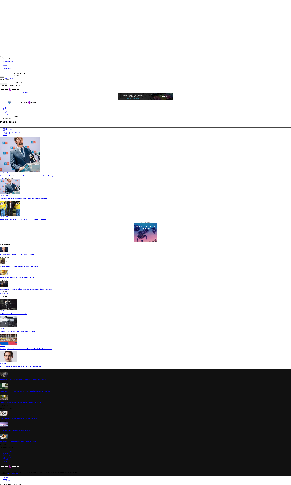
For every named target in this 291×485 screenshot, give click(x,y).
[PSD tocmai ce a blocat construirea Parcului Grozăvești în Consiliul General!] (10, 194)
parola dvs (16, 75)
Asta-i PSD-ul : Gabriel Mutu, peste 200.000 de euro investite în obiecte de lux (24, 219)
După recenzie (6, 133)
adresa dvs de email (18, 82)
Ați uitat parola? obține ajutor (7, 78)
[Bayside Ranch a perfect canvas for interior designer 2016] (4, 438)
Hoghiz (2, 178)
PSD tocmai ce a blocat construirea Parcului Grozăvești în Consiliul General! (24, 198)
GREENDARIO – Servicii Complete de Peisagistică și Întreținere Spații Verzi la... (25, 391)
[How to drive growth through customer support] (4, 427)
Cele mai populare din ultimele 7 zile (12, 132)
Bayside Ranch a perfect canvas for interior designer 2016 (18, 441)
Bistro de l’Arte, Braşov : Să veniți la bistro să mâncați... (17, 277)
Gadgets (5, 109)
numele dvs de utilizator (19, 73)
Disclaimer (5, 477)
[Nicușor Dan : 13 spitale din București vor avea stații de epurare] (4, 251)
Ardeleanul (2, 346)
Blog (4, 64)
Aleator (5, 135)
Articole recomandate (8, 129)
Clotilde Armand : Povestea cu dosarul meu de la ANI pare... (19, 266)
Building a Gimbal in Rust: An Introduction (13, 314)
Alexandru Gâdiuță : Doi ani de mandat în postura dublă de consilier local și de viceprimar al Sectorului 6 (33, 176)
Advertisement (6, 480)
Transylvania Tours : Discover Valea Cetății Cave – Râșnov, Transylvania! (23, 379)
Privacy (5, 479)
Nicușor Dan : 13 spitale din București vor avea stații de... (18, 254)
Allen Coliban (3, 363)
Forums (5, 65)
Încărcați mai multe (4, 293)
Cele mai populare (7, 131)
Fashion (5, 108)
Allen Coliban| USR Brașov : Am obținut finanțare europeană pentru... (22, 366)
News (4, 107)
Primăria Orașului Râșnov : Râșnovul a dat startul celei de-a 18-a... (21, 402)
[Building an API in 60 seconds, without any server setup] (8, 327)
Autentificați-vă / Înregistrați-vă (10, 61)
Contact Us (5, 481)
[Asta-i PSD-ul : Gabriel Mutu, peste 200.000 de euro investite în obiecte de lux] (10, 215)
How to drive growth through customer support (15, 430)
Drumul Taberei (4, 172)
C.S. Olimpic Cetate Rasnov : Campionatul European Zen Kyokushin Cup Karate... (26, 349)
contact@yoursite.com (12, 473)
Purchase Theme (7, 68)
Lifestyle (5, 111)
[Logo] (10, 104)
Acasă (1, 118)
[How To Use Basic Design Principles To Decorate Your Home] (4, 415)
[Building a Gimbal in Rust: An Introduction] (8, 309)
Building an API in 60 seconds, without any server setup (17, 331)
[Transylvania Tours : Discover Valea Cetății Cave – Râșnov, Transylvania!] (4, 376)
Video (4, 112)
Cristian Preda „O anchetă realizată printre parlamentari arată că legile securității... (26, 289)
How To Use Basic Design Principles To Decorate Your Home (18, 418)
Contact (5, 66)
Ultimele (5, 128)
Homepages (6, 114)
